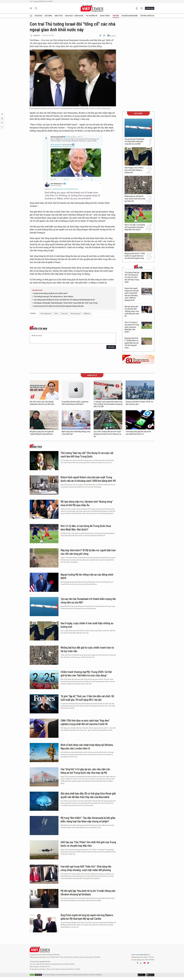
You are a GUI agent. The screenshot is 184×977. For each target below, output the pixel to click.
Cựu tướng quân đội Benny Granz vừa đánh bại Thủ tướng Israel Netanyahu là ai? (64, 300)
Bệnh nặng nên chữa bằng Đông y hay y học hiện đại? (76, 433)
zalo (141, 963)
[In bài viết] (104, 35)
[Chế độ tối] (141, 8)
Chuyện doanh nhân (129, 16)
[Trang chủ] (31, 16)
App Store (141, 975)
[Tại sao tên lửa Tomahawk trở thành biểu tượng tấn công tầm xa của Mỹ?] (138, 128)
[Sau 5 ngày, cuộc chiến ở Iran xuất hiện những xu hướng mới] (138, 156)
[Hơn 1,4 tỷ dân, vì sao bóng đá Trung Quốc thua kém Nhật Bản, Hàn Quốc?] (138, 213)
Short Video (105, 16)
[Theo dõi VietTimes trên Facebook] (137, 963)
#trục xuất (64, 313)
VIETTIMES (92, 8)
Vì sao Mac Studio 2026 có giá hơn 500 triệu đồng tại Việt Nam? (75, 403)
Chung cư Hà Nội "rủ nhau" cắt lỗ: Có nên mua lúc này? (139, 403)
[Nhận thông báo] (137, 8)
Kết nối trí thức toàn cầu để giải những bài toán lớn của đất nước (42, 403)
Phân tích (36, 446)
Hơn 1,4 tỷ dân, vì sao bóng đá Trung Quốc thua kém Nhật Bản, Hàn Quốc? (135, 227)
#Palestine (87, 313)
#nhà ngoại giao (75, 313)
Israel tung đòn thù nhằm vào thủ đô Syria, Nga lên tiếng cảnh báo (59, 306)
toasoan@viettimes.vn (142, 954)
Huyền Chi (36, 35)
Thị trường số (91, 16)
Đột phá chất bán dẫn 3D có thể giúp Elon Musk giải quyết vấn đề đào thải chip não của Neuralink (88, 795)
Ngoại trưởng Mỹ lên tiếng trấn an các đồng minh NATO (87, 576)
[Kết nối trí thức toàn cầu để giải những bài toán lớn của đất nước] (44, 390)
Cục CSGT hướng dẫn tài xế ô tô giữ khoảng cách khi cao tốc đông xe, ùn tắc (107, 434)
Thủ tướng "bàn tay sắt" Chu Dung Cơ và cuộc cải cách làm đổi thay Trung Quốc (132, 277)
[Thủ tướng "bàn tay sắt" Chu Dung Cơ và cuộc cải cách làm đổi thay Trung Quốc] (146, 275)
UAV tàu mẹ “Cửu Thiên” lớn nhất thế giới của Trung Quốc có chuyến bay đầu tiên (88, 843)
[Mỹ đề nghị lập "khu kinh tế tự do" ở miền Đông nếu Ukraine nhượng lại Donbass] (44, 898)
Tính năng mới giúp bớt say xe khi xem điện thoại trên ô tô (138, 433)
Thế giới (115, 16)
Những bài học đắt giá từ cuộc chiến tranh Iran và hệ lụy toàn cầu (135, 198)
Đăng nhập (149, 8)
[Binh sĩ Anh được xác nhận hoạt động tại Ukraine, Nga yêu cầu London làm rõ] (44, 752)
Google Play (150, 975)
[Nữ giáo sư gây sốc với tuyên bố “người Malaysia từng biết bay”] (44, 419)
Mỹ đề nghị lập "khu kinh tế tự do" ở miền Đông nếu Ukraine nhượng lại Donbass (88, 892)
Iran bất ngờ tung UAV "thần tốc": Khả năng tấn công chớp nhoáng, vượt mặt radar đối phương (86, 868)
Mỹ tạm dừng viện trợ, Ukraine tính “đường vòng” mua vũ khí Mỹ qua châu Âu (132, 311)
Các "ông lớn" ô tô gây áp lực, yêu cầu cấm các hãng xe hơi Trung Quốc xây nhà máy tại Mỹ (85, 770)
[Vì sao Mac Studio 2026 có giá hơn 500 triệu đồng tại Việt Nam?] (76, 390)
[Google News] (111, 35)
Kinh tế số (59, 16)
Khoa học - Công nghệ (74, 16)
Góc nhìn (48, 16)
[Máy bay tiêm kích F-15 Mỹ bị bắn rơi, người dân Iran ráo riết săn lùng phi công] (138, 242)
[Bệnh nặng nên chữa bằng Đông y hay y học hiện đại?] (76, 419)
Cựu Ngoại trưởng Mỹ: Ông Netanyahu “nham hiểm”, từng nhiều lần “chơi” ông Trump (66, 303)
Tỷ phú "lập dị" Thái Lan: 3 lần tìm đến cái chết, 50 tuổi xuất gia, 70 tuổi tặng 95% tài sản (87, 697)
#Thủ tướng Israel (46, 313)
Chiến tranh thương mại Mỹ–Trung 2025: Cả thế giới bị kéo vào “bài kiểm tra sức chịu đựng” (86, 673)
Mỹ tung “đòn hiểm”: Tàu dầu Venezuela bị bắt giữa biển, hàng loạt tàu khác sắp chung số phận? (88, 819)
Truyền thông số (147, 16)
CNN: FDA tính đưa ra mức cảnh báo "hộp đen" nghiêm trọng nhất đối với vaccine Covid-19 (85, 722)
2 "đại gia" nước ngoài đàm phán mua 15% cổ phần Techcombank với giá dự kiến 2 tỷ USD (108, 404)
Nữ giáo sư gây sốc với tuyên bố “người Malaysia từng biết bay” (42, 433)
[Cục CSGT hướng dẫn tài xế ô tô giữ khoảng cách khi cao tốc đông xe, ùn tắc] (108, 419)
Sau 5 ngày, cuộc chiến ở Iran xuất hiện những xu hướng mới (134, 170)
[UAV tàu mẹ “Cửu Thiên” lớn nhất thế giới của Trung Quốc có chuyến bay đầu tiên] (44, 849)
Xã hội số (38, 16)
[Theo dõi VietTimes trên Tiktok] (148, 963)
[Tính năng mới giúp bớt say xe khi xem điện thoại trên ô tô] (140, 419)
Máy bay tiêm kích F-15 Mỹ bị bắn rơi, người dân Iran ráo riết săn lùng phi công (135, 256)
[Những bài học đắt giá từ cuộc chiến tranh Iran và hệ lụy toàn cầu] (138, 185)
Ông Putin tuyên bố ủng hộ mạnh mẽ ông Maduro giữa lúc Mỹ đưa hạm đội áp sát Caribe (87, 916)
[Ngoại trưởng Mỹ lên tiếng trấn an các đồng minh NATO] (44, 582)
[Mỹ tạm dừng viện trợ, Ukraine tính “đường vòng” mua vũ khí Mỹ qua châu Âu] (146, 309)
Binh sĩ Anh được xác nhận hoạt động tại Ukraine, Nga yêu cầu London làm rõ (87, 746)
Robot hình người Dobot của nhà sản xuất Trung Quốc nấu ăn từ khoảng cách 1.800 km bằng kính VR (132, 294)
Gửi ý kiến (111, 347)
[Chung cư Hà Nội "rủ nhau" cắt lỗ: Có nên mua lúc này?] (140, 390)
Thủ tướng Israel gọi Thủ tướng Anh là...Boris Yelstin (53, 297)
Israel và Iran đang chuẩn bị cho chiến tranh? (51, 293)
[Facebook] (100, 35)
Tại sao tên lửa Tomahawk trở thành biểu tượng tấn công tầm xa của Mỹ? (134, 141)
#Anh (56, 313)
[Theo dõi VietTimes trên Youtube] (144, 963)
